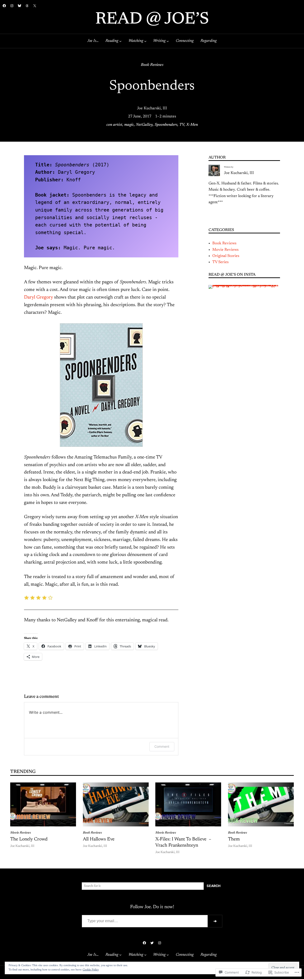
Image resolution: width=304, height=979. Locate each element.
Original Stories (225, 256)
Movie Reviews (225, 250)
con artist (114, 125)
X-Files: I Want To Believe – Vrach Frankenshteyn (183, 842)
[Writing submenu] (167, 41)
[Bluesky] (19, 6)
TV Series (220, 262)
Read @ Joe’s (152, 19)
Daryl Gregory (38, 297)
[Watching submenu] (145, 41)
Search (213, 886)
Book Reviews (152, 65)
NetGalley (144, 125)
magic (129, 125)
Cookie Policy (91, 969)
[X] (35, 6)
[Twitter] (152, 943)
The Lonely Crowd (29, 839)
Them (234, 839)
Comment (161, 746)
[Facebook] (4, 6)
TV (181, 125)
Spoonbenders (166, 125)
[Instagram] (12, 6)
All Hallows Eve (98, 839)
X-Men (192, 125)
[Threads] (27, 6)
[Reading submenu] (120, 41)
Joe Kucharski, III (152, 108)
